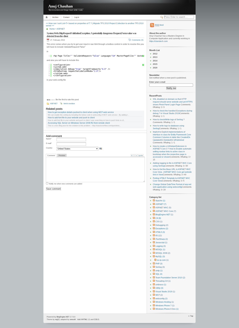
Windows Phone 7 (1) (164, 305)
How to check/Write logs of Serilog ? (169, 119)
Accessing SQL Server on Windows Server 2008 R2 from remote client (79, 123)
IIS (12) (158, 235)
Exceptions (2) (161, 228)
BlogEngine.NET (63, 317)
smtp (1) (159, 271)
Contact (66, 17)
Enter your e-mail (157, 82)
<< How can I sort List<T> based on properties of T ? (69, 23)
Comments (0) (137, 40)
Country (49, 148)
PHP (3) (158, 264)
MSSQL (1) (160, 249)
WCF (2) (159, 295)
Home (47, 17)
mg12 (57, 319)
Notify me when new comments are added (65, 184)
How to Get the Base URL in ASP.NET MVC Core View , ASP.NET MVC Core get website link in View (172, 172)
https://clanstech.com (158, 41)
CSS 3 (96, 319)
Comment (51, 155)
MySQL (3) (160, 256)
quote (141, 155)
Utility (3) (159, 288)
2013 (155, 57)
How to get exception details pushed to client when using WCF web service (81, 112)
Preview (62, 155)
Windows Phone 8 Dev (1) (167, 309)
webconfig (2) (161, 298)
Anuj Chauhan (60, 6)
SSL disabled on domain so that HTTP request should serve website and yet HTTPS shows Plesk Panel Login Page (173, 102)
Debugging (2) (161, 225)
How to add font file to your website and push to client (71, 117)
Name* (48, 139)
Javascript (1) (161, 242)
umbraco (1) (160, 284)
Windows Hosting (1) (164, 302)
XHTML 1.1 (85, 319)
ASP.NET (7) (160, 204)
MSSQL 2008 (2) (162, 253)
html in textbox (69, 103)
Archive (55, 17)
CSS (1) (158, 221)
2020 (155, 68)
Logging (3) (160, 246)
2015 (155, 64)
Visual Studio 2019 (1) (165, 291)
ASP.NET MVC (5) (163, 207)
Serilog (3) (160, 267)
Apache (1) (160, 200)
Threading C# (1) (163, 281)
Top (191, 316)
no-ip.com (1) (163, 260)
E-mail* (49, 143)
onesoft (73, 319)
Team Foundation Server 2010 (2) (170, 278)
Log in (76, 17)
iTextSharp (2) (161, 239)
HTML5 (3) (160, 232)
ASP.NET (61, 29)
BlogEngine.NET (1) (164, 214)
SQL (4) (158, 274)
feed (159, 25)
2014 (155, 61)
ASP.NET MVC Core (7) (165, 211)
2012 (155, 54)
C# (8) (158, 218)
